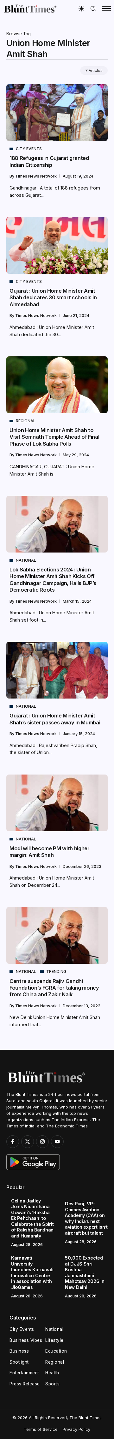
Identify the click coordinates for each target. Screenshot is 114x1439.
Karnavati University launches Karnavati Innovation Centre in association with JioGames (32, 1272)
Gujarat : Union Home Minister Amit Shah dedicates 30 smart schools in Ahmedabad (53, 297)
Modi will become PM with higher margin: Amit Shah (50, 851)
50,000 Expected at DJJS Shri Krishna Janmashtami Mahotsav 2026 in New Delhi (84, 1272)
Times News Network (36, 176)
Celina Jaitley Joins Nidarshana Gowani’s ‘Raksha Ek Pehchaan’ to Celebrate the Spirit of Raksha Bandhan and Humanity (32, 1218)
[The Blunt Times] (30, 8)
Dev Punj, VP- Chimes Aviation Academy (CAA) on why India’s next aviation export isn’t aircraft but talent (86, 1218)
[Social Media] (13, 1142)
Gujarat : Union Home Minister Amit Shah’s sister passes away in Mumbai (55, 718)
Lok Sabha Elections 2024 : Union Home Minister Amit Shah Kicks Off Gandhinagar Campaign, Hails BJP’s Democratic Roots (53, 579)
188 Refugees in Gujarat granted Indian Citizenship (49, 161)
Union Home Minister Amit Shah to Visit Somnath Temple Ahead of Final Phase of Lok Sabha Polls (54, 437)
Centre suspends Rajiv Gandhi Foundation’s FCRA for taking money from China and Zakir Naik (54, 988)
